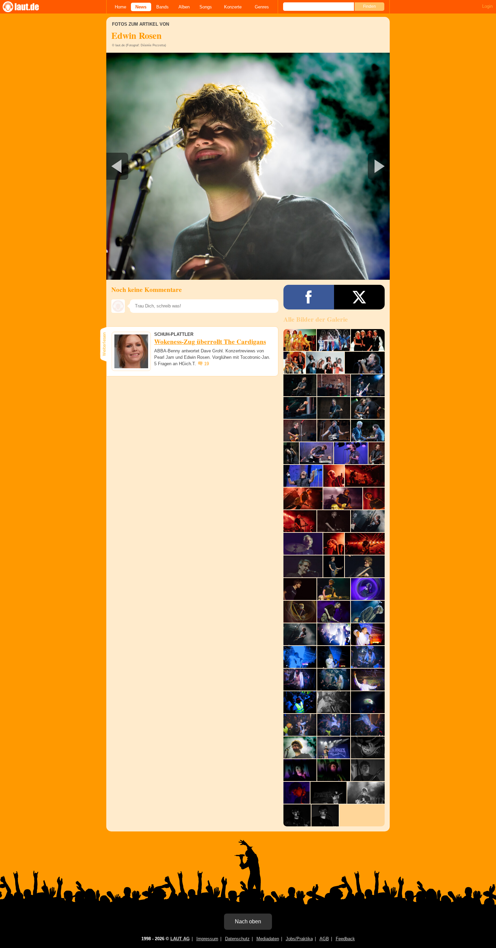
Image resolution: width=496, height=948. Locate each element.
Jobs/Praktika (299, 938)
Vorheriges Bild (153, 166)
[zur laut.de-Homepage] (27, 7)
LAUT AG (180, 938)
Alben (184, 6)
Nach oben (248, 921)
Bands (162, 6)
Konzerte (233, 6)
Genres (262, 6)
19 (206, 363)
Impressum (207, 938)
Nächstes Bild (248, 166)
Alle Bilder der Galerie (315, 319)
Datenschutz (237, 938)
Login (487, 6)
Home (120, 6)
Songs (205, 6)
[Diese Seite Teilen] (308, 297)
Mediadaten (267, 938)
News (140, 6)
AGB (324, 938)
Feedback (345, 938)
